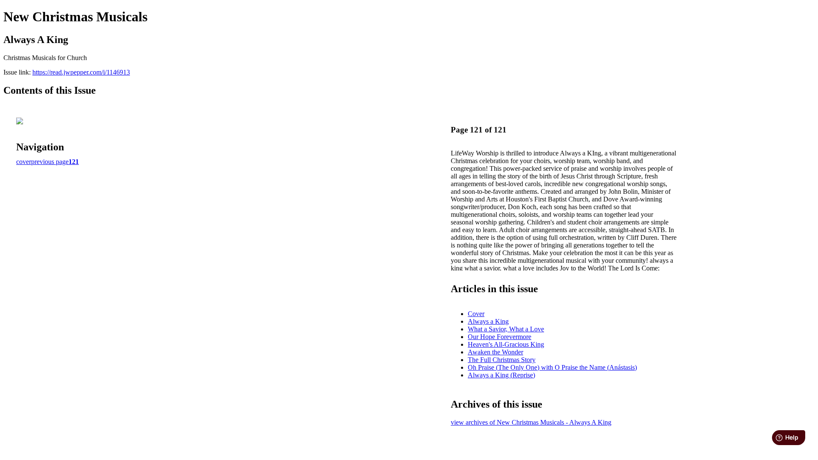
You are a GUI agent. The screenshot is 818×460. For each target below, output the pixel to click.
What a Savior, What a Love (506, 329)
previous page (50, 161)
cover (23, 161)
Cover (476, 313)
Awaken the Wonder (495, 352)
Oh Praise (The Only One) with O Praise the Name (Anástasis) (552, 367)
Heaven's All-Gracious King (506, 344)
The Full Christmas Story (502, 359)
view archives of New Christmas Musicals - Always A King (531, 422)
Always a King (488, 321)
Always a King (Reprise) (501, 375)
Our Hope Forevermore (499, 336)
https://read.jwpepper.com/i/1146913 (81, 72)
